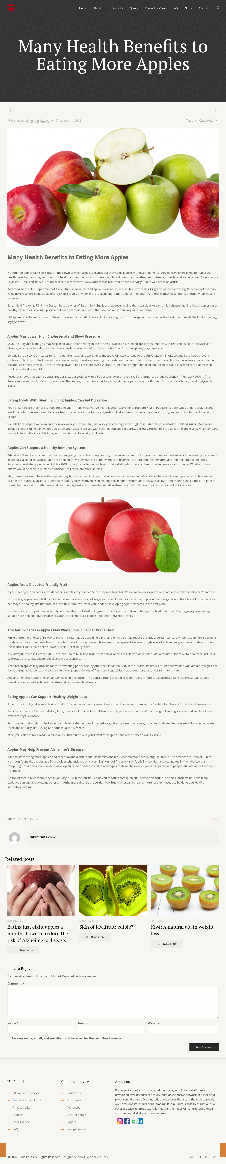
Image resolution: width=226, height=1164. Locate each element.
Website (154, 1023)
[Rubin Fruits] (11, 8)
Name (12, 1023)
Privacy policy (21, 1107)
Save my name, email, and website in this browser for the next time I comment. (68, 1038)
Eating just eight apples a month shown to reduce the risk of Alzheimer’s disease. (37, 933)
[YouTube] (201, 1157)
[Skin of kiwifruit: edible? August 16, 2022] (223, 1150)
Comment (15, 983)
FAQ (15, 1129)
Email (83, 1023)
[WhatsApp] (191, 1157)
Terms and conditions (27, 1100)
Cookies (18, 1115)
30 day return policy (26, 1093)
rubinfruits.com (40, 120)
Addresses (73, 1107)
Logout (71, 1122)
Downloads (74, 1100)
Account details (77, 1115)
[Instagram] (206, 1157)
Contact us (74, 1093)
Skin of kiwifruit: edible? (106, 926)
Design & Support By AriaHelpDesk (84, 1157)
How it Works (22, 1122)
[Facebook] (196, 1157)
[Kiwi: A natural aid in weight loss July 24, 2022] (3, 1150)
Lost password (76, 1129)
